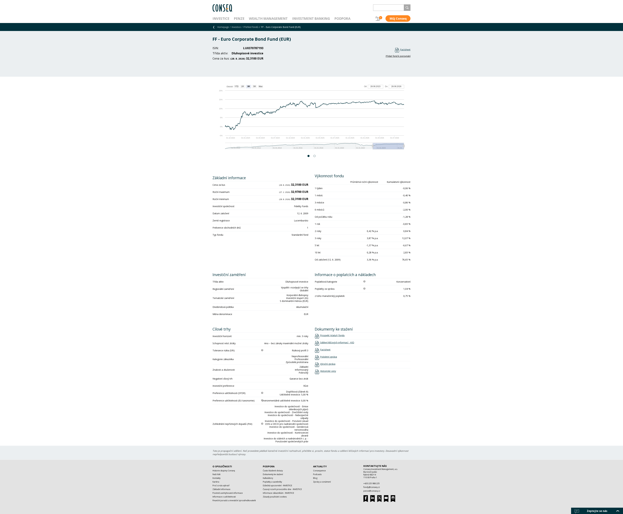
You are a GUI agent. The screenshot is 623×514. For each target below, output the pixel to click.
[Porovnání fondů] (378, 18)
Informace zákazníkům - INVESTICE (278, 493)
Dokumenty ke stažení (273, 474)
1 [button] (309, 156)
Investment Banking (311, 18)
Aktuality (320, 466)
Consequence (319, 470)
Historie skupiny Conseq (224, 470)
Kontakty (216, 478)
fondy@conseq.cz (371, 487)
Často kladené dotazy (273, 470)
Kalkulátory (268, 478)
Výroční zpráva (327, 364)
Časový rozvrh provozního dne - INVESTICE (282, 489)
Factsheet (405, 49)
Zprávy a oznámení (322, 481)
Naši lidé (216, 474)
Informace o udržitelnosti (224, 496)
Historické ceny (328, 371)
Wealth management (268, 18)
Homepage (223, 27)
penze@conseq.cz (371, 491)
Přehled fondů (250, 27)
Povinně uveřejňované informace (228, 493)
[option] (311, 118)
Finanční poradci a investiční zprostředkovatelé (234, 500)
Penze (239, 18)
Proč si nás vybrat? (221, 485)
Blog (315, 478)
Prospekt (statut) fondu (332, 335)
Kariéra (216, 481)
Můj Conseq (398, 18)
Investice (221, 18)
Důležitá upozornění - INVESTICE (277, 485)
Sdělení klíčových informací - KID (337, 342)
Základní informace (221, 489)
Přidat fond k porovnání (398, 56)
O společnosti (222, 466)
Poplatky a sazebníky (272, 481)
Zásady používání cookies (275, 496)
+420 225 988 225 (371, 483)
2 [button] (315, 156)
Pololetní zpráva (328, 356)
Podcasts (317, 474)
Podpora (342, 18)
